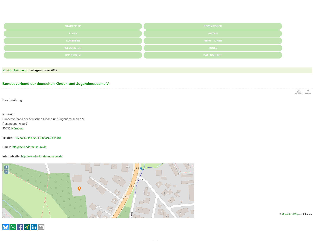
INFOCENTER (73, 47)
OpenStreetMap (290, 214)
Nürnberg (20, 70)
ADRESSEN (73, 40)
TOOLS (212, 47)
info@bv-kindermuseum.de (29, 147)
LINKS (73, 33)
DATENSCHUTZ (212, 55)
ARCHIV (213, 33)
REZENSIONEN (213, 26)
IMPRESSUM (73, 55)
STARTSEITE (73, 26)
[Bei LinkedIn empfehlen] (34, 229)
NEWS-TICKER (213, 40)
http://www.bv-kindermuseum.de (42, 156)
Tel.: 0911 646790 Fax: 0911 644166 (37, 137)
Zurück (7, 70)
